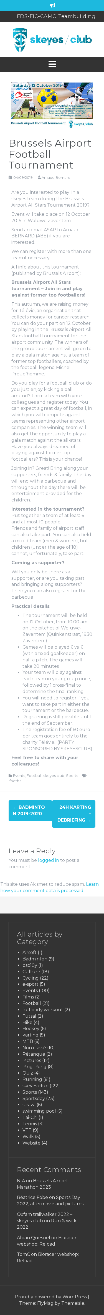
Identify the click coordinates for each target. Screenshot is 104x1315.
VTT (27, 1130)
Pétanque (33, 1054)
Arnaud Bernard (56, 177)
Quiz (27, 1073)
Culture (31, 971)
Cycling (30, 978)
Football (34, 775)
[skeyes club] (52, 39)
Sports (72, 775)
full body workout (42, 1009)
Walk (28, 1136)
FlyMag (45, 1303)
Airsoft (29, 952)
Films (28, 997)
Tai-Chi (29, 1117)
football (16, 781)
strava (28, 1104)
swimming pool (39, 1111)
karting (30, 1035)
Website (31, 1143)
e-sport (30, 984)
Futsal (29, 1016)
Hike (27, 1022)
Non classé (34, 1047)
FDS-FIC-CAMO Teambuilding (56, 15)
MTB (27, 1041)
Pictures (31, 1060)
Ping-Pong (34, 1066)
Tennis (29, 1123)
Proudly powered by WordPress (51, 1296)
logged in (48, 860)
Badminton (34, 959)
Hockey (30, 1028)
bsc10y (29, 965)
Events (19, 775)
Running (32, 1079)
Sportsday (33, 1098)
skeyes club (53, 775)
